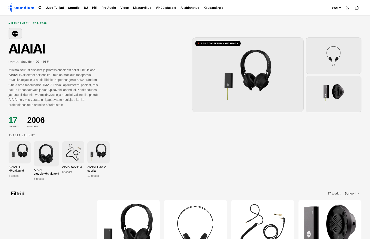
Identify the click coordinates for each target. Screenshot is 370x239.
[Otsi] (40, 7)
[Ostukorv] (356, 7)
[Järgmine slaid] (150, 230)
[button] (352, 193)
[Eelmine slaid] (106, 230)
